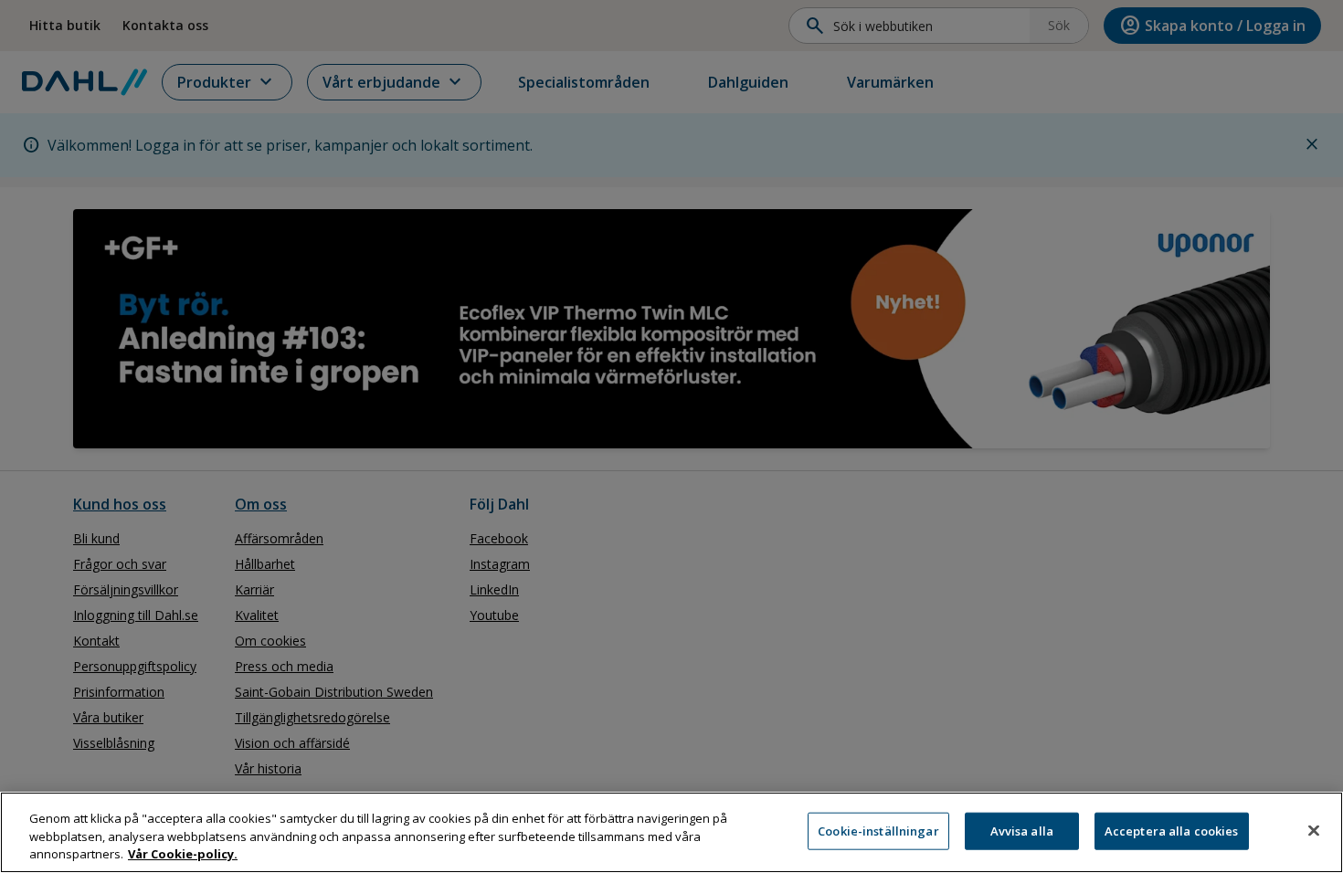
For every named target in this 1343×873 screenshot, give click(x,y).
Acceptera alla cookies (1172, 830)
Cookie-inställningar (878, 830)
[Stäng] (1314, 830)
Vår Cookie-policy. (183, 854)
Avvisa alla (1021, 830)
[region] (671, 832)
